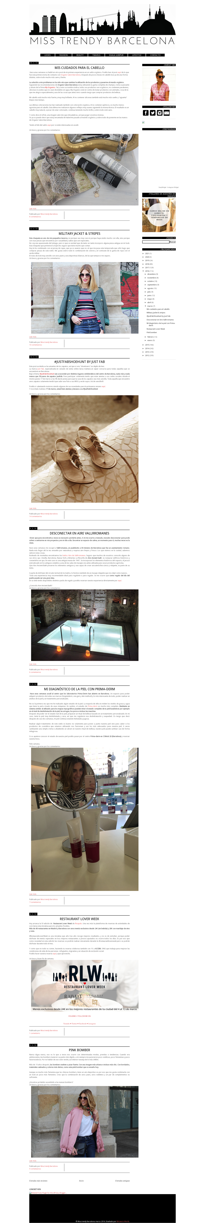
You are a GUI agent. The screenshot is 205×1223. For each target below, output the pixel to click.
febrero (150, 337)
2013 (147, 352)
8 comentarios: (35, 217)
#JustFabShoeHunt (47, 374)
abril (149, 302)
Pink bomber (152, 332)
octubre (150, 281)
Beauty (80, 55)
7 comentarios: (35, 902)
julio (149, 292)
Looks (47, 55)
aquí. (104, 386)
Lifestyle (136, 55)
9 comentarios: (35, 1169)
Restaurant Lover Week (156, 329)
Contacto (155, 55)
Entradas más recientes (38, 1181)
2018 (147, 264)
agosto (150, 288)
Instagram (92, 1024)
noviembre (151, 278)
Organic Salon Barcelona (71, 75)
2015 (147, 345)
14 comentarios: (35, 516)
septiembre (152, 285)
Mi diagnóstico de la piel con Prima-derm (79, 689)
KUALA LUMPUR (116, 55)
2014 (147, 348)
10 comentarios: (35, 345)
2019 (147, 260)
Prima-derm (92, 706)
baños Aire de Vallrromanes (74, 555)
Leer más (32, 209)
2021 (147, 253)
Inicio (81, 1181)
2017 (147, 268)
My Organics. (50, 87)
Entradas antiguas (122, 1181)
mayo (149, 299)
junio (149, 295)
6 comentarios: (35, 672)
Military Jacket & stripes (156, 313)
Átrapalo (78, 923)
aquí (119, 72)
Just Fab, (40, 369)
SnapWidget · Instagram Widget (169, 187)
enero (150, 340)
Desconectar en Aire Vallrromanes (160, 320)
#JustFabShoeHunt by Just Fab (158, 316)
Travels (96, 55)
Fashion (63, 55)
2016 (147, 271)
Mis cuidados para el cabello (158, 309)
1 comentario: (35, 1033)
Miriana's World (123, 1221)
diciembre (151, 274)
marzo (150, 306)
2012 (147, 355)
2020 (147, 257)
